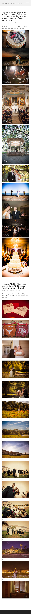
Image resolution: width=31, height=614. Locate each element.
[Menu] (27, 3)
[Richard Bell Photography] (12, 3)
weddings (12, 22)
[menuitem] (23, 3)
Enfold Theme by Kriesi (20, 611)
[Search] (23, 3)
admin (18, 22)
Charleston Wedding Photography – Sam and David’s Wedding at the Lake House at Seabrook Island (15, 286)
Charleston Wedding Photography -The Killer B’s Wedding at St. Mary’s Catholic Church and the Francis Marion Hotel (15, 17)
